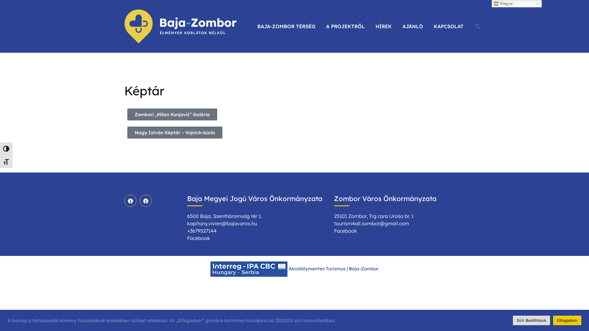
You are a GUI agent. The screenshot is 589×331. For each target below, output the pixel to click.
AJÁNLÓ (412, 26)
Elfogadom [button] (567, 320)
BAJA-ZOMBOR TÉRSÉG (286, 26)
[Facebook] (130, 201)
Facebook (198, 238)
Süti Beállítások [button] (531, 320)
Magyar (506, 3)
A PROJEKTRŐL (345, 26)
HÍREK (383, 26)
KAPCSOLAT (449, 26)
